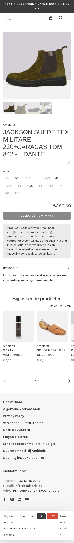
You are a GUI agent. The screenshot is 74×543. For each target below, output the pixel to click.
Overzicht (10, 268)
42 (57, 178)
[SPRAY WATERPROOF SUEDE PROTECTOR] (18, 326)
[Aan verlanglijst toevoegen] (68, 163)
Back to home (60, 305)
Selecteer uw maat (37, 215)
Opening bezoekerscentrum (25, 458)
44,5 (50, 186)
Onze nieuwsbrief (16, 430)
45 (61, 186)
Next (69, 381)
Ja (41, 516)
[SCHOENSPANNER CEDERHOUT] (52, 326)
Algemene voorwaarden (21, 409)
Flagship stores (15, 437)
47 (16, 193)
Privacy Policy (13, 416)
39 (7, 178)
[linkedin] (19, 499)
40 (16, 178)
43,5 (30, 186)
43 (19, 186)
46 (7, 193)
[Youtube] (27, 499)
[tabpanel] (37, 65)
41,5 (47, 178)
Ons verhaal (12, 402)
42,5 (8, 186)
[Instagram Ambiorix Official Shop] (12, 499)
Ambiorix (9, 124)
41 (37, 178)
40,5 (27, 178)
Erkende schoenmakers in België (29, 444)
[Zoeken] (61, 18)
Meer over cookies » (65, 525)
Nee (52, 516)
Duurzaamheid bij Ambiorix (24, 451)
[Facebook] (4, 499)
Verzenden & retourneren (23, 423)
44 (40, 186)
